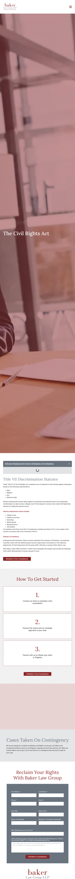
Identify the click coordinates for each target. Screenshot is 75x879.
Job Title (14, 811)
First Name (15, 792)
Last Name (43, 792)
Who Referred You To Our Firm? (22, 830)
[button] (69, 464)
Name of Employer (17, 819)
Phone (13, 800)
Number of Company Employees (50, 819)
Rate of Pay (43, 811)
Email (41, 800)
